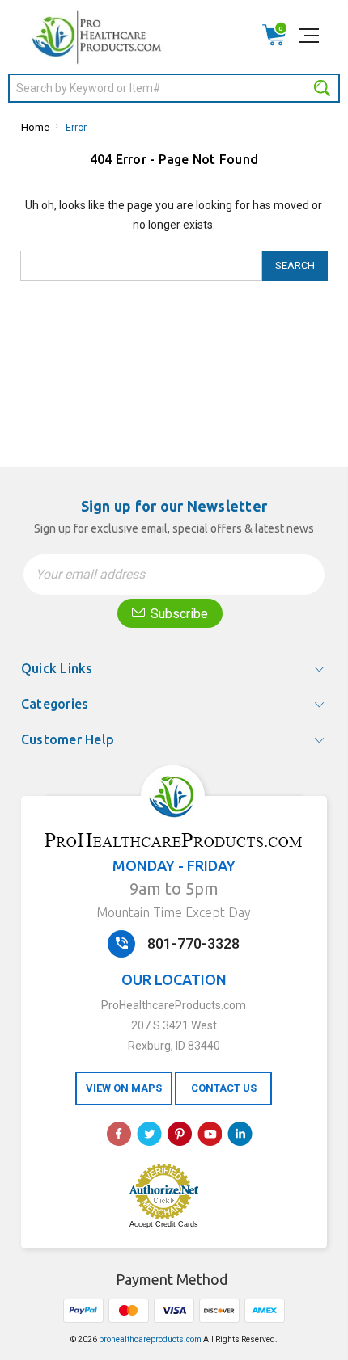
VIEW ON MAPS (124, 1088)
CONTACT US (224, 1088)
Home (35, 127)
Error (76, 127)
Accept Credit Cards (163, 1224)
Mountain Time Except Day (173, 912)
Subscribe (177, 613)
